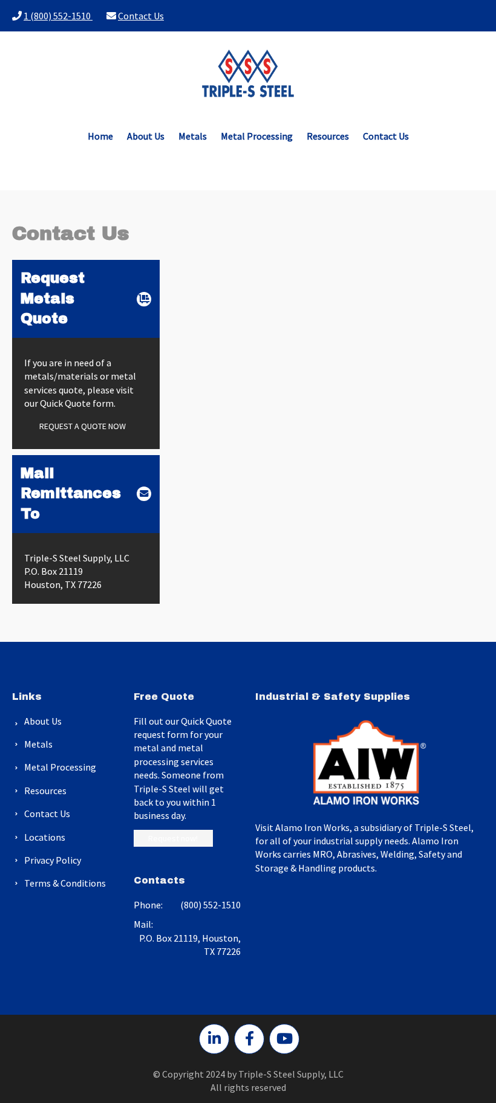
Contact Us (141, 16)
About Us (146, 136)
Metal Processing (257, 136)
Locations (44, 837)
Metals (192, 136)
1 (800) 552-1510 (58, 16)
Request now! (173, 838)
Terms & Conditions (65, 883)
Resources (328, 136)
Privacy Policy (52, 860)
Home (100, 136)
